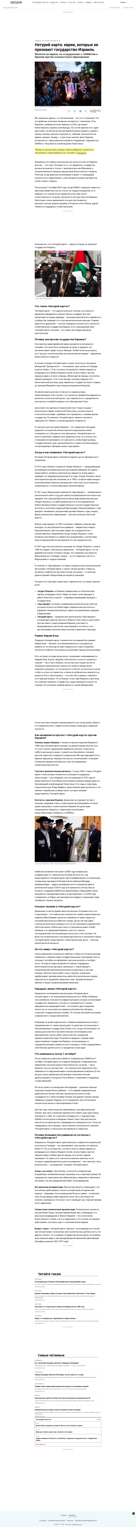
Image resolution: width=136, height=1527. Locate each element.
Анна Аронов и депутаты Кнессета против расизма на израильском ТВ (62, 1398)
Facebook (82, 152)
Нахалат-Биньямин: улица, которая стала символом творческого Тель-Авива (65, 1293)
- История (45, 41)
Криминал (39, 1360)
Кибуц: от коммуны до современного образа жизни (55, 1318)
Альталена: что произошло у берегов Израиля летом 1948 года (59, 1307)
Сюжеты (80, 2)
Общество (54, 2)
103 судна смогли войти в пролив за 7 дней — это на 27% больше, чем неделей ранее (60, 1389)
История (38, 1279)
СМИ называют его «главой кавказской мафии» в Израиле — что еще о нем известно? (60, 1365)
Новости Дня (98, 2)
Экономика (39, 1384)
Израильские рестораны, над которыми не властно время (57, 1410)
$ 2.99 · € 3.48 (129, 7)
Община (88, 2)
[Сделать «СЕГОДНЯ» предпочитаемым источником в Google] (95, 111)
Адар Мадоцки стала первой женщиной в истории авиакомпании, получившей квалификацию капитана (65, 1377)
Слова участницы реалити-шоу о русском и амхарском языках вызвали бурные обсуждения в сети (64, 1400)
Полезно (63, 2)
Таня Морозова (41, 110)
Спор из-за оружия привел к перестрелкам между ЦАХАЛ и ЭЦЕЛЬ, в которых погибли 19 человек (64, 1309)
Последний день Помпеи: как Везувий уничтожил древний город (60, 1282)
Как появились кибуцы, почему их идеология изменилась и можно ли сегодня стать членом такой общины (67, 1321)
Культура (71, 2)
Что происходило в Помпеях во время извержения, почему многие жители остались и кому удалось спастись (68, 1284)
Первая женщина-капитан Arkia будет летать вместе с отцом (59, 1375)
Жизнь (37, 1395)
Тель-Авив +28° (115, 7)
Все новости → (41, 1444)
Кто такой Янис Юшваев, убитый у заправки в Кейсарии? (57, 1363)
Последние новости (40, 2)
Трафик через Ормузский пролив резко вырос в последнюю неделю (62, 1386)
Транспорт (39, 1372)
